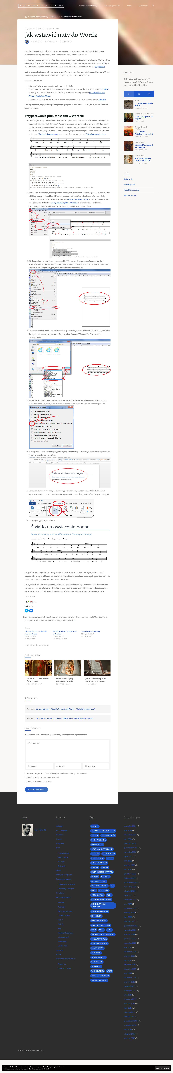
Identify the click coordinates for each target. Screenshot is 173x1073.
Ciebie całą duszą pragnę (102, 849)
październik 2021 (131, 925)
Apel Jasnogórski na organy (144, 117)
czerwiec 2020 (130, 943)
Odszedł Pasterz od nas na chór (144, 146)
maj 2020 (128, 947)
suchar (58, 954)
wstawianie (43, 645)
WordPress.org (130, 195)
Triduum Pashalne (99, 939)
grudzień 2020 (130, 938)
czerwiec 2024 (130, 826)
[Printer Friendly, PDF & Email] (31, 602)
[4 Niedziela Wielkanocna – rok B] (128, 131)
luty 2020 (128, 960)
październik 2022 (131, 882)
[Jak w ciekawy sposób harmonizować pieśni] (97, 667)
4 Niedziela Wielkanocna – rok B (144, 133)
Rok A (60, 920)
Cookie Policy (46, 1069)
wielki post (96, 966)
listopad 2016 (130, 1016)
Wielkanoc (138, 129)
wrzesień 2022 (130, 887)
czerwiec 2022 (130, 899)
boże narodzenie (98, 840)
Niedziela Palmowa (99, 886)
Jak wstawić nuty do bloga (91, 631)
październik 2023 (131, 847)
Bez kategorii (61, 830)
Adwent (61, 902)
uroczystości (97, 948)
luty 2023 (128, 869)
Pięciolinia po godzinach (42, 5)
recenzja (59, 950)
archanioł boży (108, 835)
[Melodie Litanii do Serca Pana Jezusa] (38, 667)
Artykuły (59, 826)
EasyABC (105, 89)
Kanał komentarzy (131, 190)
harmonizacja (109, 854)
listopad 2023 (130, 843)
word (34, 645)
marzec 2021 (129, 934)
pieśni (152, 114)
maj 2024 (128, 830)
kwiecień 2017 (130, 999)
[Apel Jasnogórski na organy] (128, 117)
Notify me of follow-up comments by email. (44, 778)
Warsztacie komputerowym (49, 134)
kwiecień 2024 (130, 835)
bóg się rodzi (97, 844)
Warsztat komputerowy (39, 17)
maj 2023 (128, 861)
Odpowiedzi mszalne (66, 884)
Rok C (60, 928)
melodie (104, 867)
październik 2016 (131, 1021)
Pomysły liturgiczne (64, 874)
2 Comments (66, 42)
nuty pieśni (103, 890)
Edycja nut (54, 17)
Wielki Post (62, 946)
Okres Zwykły (64, 915)
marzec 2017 (129, 1003)
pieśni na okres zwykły (101, 899)
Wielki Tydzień (97, 971)
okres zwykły (97, 895)
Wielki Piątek (96, 962)
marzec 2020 (129, 956)
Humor (59, 839)
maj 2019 (128, 973)
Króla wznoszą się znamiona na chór (64, 679)
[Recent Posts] (129, 94)
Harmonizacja (139, 114)
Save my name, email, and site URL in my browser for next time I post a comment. (57, 774)
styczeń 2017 (129, 1012)
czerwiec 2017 (130, 990)
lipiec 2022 (128, 895)
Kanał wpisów (129, 184)
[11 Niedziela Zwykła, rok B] (128, 104)
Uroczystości (63, 937)
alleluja (94, 835)
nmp (112, 886)
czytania (95, 854)
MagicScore (100, 66)
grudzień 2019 (130, 969)
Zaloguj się (128, 179)
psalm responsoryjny (100, 925)
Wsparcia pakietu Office (78, 199)
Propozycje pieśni (141, 127)
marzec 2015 (129, 1038)
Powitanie (60, 893)
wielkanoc (96, 953)
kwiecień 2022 (130, 908)
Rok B (137, 100)
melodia (94, 867)
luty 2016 (128, 1029)
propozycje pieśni (99, 921)
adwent (94, 826)
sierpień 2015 (129, 1034)
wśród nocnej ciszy (100, 976)
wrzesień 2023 (130, 852)
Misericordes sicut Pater (102, 872)
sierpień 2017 (129, 986)
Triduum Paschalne (65, 933)
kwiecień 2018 (130, 977)
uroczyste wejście (99, 943)
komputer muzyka (99, 863)
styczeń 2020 (129, 964)
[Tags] (149, 94)
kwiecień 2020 (130, 951)
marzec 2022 (129, 912)
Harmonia (60, 835)
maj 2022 (128, 904)
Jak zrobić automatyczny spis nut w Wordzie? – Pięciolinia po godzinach (64, 718)
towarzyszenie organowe (102, 934)
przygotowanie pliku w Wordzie (64, 203)
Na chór (137, 142)
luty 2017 (128, 1008)
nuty (28, 645)
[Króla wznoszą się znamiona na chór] (67, 667)
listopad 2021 (130, 921)
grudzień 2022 (130, 873)
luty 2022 (128, 917)
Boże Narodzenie (65, 911)
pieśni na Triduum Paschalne (98, 905)
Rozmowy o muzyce (66, 888)
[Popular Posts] (139, 94)
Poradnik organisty (64, 879)
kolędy (110, 858)
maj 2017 (128, 995)
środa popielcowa (99, 980)
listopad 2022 (130, 878)
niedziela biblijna (98, 881)
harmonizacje (97, 858)
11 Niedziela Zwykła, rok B (144, 104)
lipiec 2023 (128, 856)
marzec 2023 (129, 865)
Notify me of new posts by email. (40, 782)
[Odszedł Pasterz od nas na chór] (128, 146)
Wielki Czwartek (98, 957)
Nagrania (60, 843)
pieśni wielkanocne (99, 911)
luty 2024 (128, 839)
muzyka (94, 877)
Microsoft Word (64, 968)
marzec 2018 (129, 982)
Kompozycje (63, 857)
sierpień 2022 (129, 891)
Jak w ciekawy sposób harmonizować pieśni (95, 679)
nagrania (105, 877)
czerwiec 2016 (130, 1025)
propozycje (96, 916)
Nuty (147, 114)
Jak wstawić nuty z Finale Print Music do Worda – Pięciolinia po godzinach (65, 709)
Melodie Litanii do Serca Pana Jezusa (38, 679)
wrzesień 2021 (130, 930)
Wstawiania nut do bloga (96, 134)
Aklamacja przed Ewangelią (103, 831)
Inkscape (102, 99)
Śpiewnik (61, 866)
